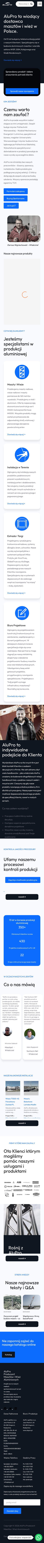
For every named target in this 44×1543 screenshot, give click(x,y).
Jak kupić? (11, 205)
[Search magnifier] (31, 4)
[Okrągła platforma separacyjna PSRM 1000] (22, 288)
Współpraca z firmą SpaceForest (31, 1317)
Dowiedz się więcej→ (16, 503)
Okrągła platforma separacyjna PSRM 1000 (22, 295)
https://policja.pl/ (11, 1118)
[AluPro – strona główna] (7, 4)
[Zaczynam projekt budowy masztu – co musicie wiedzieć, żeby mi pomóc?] (12, 1302)
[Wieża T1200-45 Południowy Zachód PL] (13, 1091)
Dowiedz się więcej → (13, 60)
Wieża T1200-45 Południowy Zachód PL (12, 1101)
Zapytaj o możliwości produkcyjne (22, 880)
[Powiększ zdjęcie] (13, 1085)
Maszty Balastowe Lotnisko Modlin (30, 1101)
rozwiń (21, 897)
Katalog (8, 1354)
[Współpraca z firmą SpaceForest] (31, 1302)
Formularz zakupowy (16, 191)
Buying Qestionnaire (15, 198)
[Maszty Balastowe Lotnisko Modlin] (31, 1091)
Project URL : (10, 1116)
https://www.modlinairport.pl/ (34, 1118)
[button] (38, 1537)
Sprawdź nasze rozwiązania (22, 91)
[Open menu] (39, 3)
